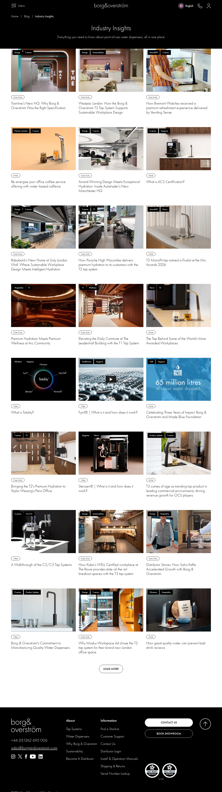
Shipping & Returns (113, 766)
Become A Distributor (80, 759)
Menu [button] (21, 6)
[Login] (209, 5)
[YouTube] (33, 757)
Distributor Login (111, 751)
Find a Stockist (110, 729)
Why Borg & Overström (81, 744)
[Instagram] (13, 757)
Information (109, 720)
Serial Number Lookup (115, 774)
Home (14, 16)
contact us (169, 722)
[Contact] (200, 5)
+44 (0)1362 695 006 (29, 740)
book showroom (169, 733)
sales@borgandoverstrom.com (34, 747)
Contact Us (108, 744)
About (70, 720)
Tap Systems (74, 729)
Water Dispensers (77, 736)
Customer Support (112, 736)
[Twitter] (20, 757)
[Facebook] (26, 757)
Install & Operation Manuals (119, 759)
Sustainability (74, 751)
